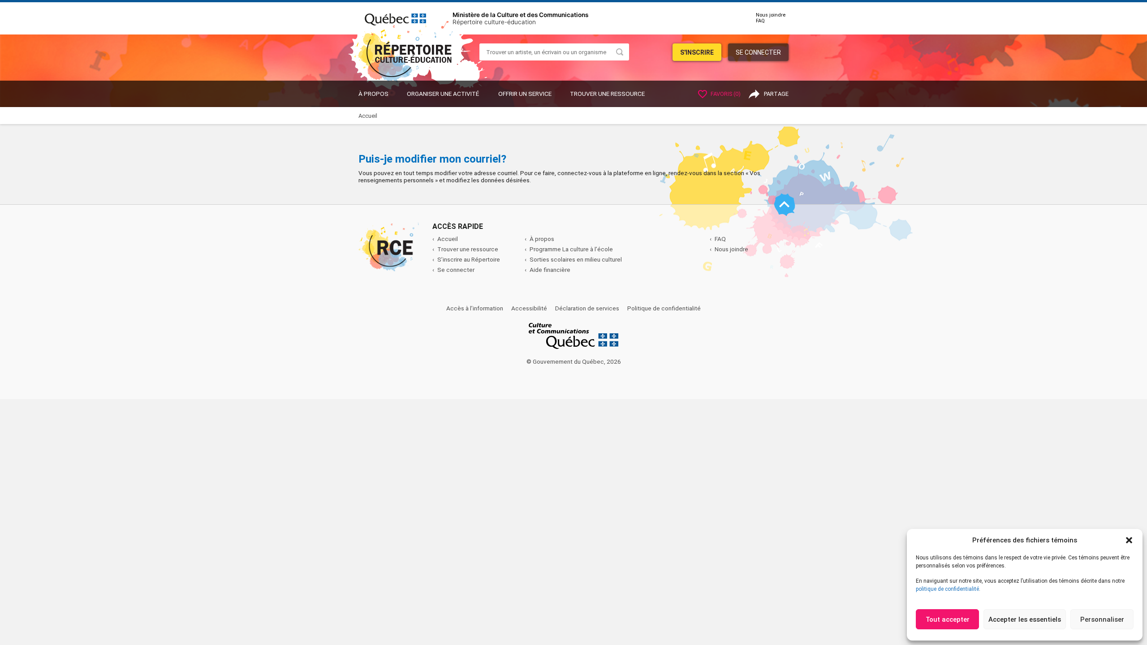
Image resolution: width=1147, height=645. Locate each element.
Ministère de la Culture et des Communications (520, 14)
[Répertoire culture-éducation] (415, 49)
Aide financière (550, 269)
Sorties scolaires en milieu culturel (576, 259)
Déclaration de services (587, 308)
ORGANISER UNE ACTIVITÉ (443, 93)
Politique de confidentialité (664, 308)
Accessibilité (529, 308)
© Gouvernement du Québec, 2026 (573, 361)
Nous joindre (770, 15)
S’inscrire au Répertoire (468, 259)
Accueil (447, 238)
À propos (373, 93)
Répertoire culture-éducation (494, 22)
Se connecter (758, 52)
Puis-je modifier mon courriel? (432, 159)
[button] (1129, 540)
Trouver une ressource (607, 93)
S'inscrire (697, 52)
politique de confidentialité (947, 589)
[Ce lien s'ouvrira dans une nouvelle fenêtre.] (395, 18)
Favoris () (725, 93)
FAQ (760, 21)
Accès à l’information (474, 308)
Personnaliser (1102, 619)
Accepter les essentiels (1024, 619)
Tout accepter (948, 619)
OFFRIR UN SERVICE (525, 93)
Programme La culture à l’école (571, 249)
